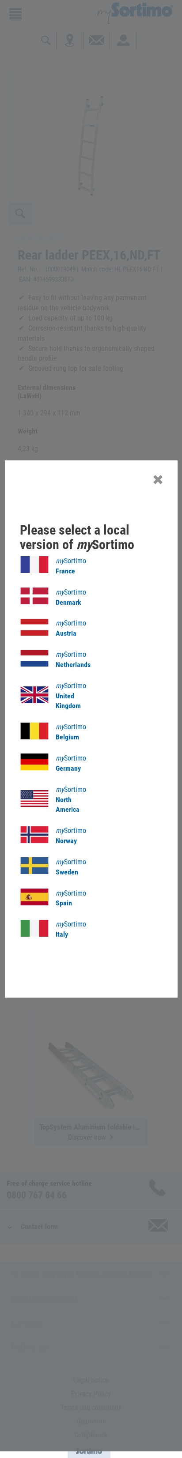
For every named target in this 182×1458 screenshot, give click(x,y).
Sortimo (71, 566)
